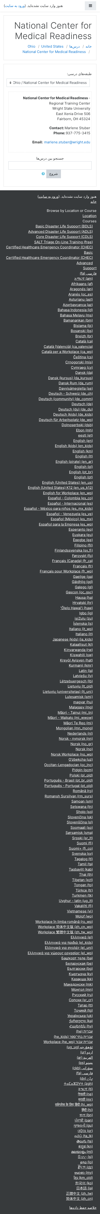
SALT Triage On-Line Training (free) (63, 242)
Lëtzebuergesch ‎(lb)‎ (76, 681)
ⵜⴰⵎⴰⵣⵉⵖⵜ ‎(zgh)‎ (78, 1083)
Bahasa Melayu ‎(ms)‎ (76, 315)
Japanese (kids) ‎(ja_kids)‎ (73, 639)
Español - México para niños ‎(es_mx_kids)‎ (58, 508)
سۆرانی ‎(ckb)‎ (82, 1068)
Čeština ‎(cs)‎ (83, 357)
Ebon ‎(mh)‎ (84, 430)
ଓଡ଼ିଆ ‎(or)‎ (85, 1130)
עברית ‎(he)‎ (84, 1031)
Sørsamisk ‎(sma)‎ (79, 832)
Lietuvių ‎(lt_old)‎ (80, 686)
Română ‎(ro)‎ (83, 791)
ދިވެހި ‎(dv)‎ (86, 1078)
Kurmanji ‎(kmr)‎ (81, 665)
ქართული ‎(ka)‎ (81, 1021)
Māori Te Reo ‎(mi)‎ (78, 723)
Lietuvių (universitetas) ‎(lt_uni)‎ (68, 691)
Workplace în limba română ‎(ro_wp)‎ (64, 921)
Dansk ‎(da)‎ (84, 372)
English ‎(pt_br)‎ (81, 472)
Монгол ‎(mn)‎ (82, 989)
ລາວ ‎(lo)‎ (86, 1162)
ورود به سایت (15, 5)
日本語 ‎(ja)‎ (84, 1188)
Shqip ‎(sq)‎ (84, 811)
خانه (89, 46)
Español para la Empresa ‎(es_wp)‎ (66, 524)
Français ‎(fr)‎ (83, 566)
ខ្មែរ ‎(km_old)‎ (83, 1177)
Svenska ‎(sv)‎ (82, 853)
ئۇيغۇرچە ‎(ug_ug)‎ (80, 1047)
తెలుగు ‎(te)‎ (85, 1141)
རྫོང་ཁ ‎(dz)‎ (85, 1167)
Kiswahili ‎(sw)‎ (81, 655)
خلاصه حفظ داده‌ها (83, 1207)
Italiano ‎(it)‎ (84, 634)
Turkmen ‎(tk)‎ (82, 895)
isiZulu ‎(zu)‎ (84, 618)
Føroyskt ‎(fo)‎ (82, 555)
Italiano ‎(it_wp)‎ (81, 629)
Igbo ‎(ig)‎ (86, 613)
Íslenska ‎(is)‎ (83, 623)
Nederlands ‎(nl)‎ (80, 733)
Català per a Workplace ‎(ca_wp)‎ (67, 351)
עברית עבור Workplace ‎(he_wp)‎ (68, 1042)
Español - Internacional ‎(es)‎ (70, 503)
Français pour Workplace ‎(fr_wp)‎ (66, 571)
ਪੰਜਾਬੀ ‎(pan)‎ (84, 1120)
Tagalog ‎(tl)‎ (83, 859)
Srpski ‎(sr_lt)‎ (82, 838)
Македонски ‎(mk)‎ (78, 984)
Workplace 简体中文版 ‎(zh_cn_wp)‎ (65, 926)
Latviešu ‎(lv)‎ (83, 676)
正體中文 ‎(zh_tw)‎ (79, 1193)
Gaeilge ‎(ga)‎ (83, 576)
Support (90, 268)
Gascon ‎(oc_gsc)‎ (79, 592)
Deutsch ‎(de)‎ (82, 404)
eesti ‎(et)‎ (85, 435)
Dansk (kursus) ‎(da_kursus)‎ (70, 378)
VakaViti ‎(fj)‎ (83, 906)
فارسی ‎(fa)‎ (88, 273)
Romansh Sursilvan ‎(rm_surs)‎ (69, 796)
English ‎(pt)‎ (83, 477)
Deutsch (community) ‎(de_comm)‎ (66, 399)
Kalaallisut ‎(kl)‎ (81, 644)
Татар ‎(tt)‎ (85, 1005)
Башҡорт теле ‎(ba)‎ (77, 958)
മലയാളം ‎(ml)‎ (82, 1151)
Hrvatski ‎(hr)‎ (83, 602)
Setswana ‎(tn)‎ (81, 806)
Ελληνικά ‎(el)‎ (82, 937)
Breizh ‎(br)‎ (84, 336)
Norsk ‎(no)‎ (84, 749)
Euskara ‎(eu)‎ (82, 535)
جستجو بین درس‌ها (50, 158)
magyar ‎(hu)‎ (83, 702)
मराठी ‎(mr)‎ (85, 1099)
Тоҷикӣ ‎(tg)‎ (83, 1010)
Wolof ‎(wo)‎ (84, 916)
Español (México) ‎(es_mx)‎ (72, 519)
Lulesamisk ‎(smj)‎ (79, 696)
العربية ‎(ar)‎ (85, 1057)
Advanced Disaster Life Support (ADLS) (60, 231)
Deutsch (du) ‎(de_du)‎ (75, 409)
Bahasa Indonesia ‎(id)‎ (75, 310)
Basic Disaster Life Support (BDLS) (64, 226)
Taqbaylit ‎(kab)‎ (81, 869)
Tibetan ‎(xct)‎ (82, 880)
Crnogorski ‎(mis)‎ (79, 362)
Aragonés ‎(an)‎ (81, 289)
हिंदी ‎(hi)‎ (87, 1110)
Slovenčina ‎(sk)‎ (80, 817)
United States (52, 46)
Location (90, 216)
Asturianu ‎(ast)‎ (81, 299)
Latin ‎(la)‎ (86, 670)
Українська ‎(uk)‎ (80, 1015)
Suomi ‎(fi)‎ (85, 843)
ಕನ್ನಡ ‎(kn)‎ (85, 1146)
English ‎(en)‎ (83, 440)
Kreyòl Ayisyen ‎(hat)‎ (76, 660)
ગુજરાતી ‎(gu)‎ (83, 1125)
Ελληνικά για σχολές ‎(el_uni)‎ (69, 947)
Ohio (31, 46)
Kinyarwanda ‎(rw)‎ (78, 650)
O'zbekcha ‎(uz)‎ (81, 759)
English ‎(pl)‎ (83, 466)
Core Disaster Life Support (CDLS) (64, 236)
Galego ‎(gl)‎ (84, 587)
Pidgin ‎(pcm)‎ (82, 770)
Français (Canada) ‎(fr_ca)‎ (72, 561)
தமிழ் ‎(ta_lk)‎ (83, 1136)
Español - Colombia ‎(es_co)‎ (70, 498)
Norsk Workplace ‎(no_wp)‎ (72, 754)
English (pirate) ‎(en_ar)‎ (74, 461)
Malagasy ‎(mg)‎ (81, 707)
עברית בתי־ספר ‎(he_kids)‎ (73, 1036)
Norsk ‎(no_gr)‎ (81, 744)
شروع (53, 173)
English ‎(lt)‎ (84, 456)
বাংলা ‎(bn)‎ (86, 1115)
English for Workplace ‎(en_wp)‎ (68, 493)
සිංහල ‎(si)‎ (85, 1157)
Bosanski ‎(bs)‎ (82, 331)
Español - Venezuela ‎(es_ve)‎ (70, 514)
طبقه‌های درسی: (79, 74)
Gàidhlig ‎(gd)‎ (82, 581)
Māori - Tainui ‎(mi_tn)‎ (75, 712)
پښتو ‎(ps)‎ (86, 1062)
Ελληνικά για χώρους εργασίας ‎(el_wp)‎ (60, 953)
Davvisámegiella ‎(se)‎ (76, 388)
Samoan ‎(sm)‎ (82, 801)
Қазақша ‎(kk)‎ (82, 979)
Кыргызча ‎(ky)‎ (81, 974)
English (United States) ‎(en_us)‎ (67, 482)
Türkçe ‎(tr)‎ (84, 890)
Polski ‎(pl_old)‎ (81, 775)
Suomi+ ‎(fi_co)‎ (81, 848)
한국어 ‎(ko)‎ (84, 1183)
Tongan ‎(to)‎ (83, 885)
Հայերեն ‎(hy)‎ (81, 1026)
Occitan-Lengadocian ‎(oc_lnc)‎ (68, 765)
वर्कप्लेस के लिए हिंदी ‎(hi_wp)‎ (74, 1104)
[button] (42, 174)
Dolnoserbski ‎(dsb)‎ (77, 425)
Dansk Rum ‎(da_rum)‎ (76, 383)
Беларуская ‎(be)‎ (79, 963)
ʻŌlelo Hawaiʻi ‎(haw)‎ (76, 608)
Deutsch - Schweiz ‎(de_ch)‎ (71, 393)
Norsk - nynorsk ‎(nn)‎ (76, 738)
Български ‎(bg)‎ (80, 968)
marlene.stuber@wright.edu (67, 142)
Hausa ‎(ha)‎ (84, 597)
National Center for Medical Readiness (54, 51)
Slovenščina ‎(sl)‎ (80, 822)
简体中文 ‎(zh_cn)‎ (79, 1198)
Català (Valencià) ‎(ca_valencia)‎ (68, 346)
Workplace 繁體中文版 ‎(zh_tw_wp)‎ (65, 932)
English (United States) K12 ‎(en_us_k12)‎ (60, 487)
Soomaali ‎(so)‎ (81, 827)
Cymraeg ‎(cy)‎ (82, 367)
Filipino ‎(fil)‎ (83, 545)
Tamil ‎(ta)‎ (85, 864)
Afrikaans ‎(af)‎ (82, 284)
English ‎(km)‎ (83, 451)
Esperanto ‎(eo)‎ (81, 529)
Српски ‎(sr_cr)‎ (81, 1000)
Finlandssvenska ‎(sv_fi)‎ (74, 550)
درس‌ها (74, 46)
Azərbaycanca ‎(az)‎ (78, 305)
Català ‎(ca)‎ (84, 341)
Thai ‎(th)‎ (86, 874)
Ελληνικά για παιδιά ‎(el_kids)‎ (69, 942)
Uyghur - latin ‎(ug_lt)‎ (76, 900)
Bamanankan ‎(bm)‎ (78, 320)
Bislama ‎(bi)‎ (83, 325)
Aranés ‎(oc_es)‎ (80, 294)
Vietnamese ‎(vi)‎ (80, 911)
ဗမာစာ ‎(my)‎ (83, 1172)
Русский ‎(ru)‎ (82, 995)
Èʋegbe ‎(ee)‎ (83, 540)
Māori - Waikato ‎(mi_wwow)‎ (70, 717)
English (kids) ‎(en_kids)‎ (74, 446)
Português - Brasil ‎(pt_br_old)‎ (68, 780)
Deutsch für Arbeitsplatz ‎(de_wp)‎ (66, 420)
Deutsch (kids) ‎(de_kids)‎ (73, 414)
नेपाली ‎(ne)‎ (85, 1094)
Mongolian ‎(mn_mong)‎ (74, 728)
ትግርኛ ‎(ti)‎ (85, 1089)
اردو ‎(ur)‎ (86, 1052)
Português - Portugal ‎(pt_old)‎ (68, 785)
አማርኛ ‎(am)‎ (83, 278)
